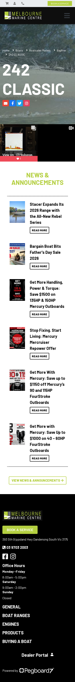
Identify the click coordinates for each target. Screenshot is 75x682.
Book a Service (20, 529)
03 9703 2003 (17, 547)
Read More (39, 230)
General (11, 606)
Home (5, 50)
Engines (10, 624)
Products (13, 632)
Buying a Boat (17, 641)
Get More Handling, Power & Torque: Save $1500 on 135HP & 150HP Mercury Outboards (47, 294)
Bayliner (61, 50)
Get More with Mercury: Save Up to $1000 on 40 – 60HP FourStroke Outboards (47, 438)
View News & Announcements (36, 480)
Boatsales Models (40, 50)
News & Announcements (37, 178)
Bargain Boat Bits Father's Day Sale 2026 (45, 252)
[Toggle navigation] (67, 15)
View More (17, 210)
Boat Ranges (16, 615)
